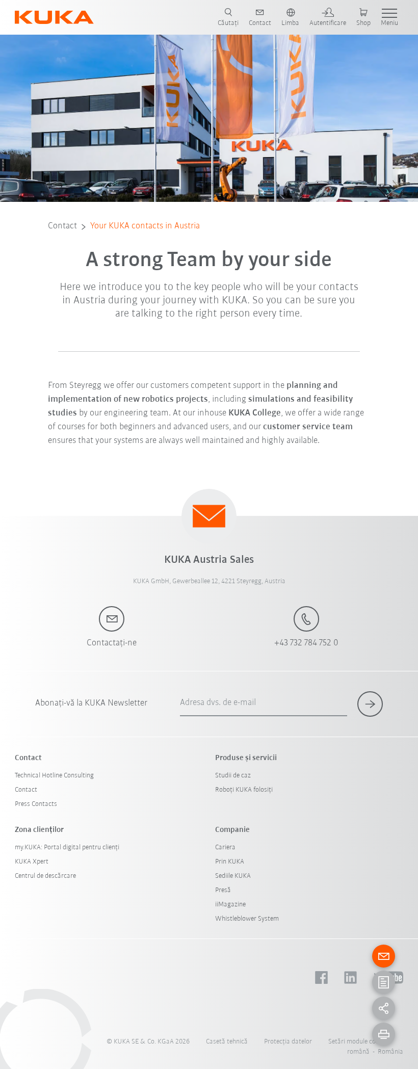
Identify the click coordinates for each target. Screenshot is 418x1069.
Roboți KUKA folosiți (244, 790)
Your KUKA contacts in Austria (145, 226)
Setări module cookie (357, 1042)
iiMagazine (230, 904)
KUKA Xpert (31, 862)
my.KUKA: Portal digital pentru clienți (67, 847)
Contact (62, 226)
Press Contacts (36, 804)
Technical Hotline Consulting (54, 775)
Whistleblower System (247, 919)
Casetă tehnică (227, 1042)
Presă (223, 890)
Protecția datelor (288, 1042)
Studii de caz (233, 775)
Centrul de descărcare (45, 876)
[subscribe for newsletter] (370, 704)
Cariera (225, 847)
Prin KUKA (229, 862)
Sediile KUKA (233, 876)
